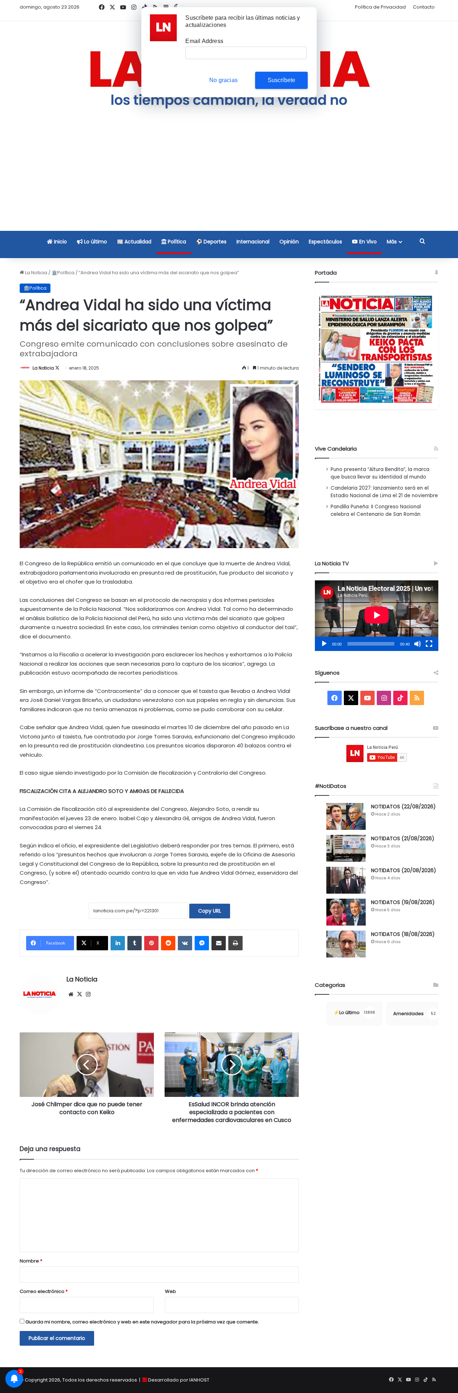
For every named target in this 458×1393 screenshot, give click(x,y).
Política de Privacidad (380, 7)
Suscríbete (282, 80)
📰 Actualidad (134, 241)
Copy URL (209, 910)
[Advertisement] (229, 180)
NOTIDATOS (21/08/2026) (402, 838)
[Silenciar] (417, 643)
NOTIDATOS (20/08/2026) (403, 870)
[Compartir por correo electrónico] (218, 943)
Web (170, 1291)
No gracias (223, 80)
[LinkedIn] (118, 943)
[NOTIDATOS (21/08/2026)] (346, 848)
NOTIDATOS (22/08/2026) (403, 806)
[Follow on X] (57, 368)
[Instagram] (88, 994)
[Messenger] (202, 943)
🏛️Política (63, 272)
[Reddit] (168, 943)
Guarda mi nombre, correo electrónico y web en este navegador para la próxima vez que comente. (142, 1321)
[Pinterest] (151, 943)
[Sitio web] (71, 994)
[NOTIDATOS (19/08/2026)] (346, 912)
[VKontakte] (185, 943)
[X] (79, 994)
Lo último (95, 241)
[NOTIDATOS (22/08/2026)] (346, 816)
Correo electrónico (44, 1291)
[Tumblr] (134, 943)
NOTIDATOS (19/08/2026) (403, 902)
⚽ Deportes (211, 241)
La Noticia (35, 272)
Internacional (253, 241)
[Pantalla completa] (429, 643)
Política (176, 241)
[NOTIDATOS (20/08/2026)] (346, 880)
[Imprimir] (235, 943)
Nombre (31, 1260)
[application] (376, 615)
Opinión (289, 241)
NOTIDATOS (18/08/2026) (403, 934)
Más (392, 241)
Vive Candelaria (336, 448)
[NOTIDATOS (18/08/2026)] (346, 944)
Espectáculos (325, 241)
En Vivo (367, 241)
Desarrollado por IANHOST (178, 1380)
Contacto (424, 7)
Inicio (60, 241)
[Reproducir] (324, 643)
